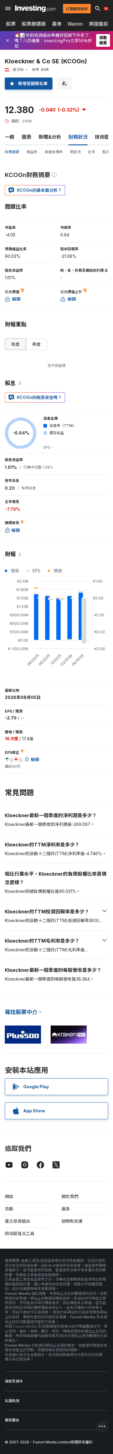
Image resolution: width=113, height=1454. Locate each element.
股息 (106, 152)
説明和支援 (72, 1221)
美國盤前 (98, 24)
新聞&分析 (50, 137)
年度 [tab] (15, 344)
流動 (9, 1208)
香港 (56, 24)
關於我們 (69, 1196)
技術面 (102, 137)
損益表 (32, 152)
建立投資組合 (17, 1221)
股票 (11, 24)
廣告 (65, 1208)
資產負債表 (54, 152)
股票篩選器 (34, 24)
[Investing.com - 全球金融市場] (35, 8)
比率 (91, 152)
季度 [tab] (36, 344)
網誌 (9, 1196)
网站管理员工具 (19, 1233)
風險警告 (12, 1420)
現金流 (75, 152)
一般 (9, 137)
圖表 (26, 137)
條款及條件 (14, 1381)
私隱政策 (12, 1401)
